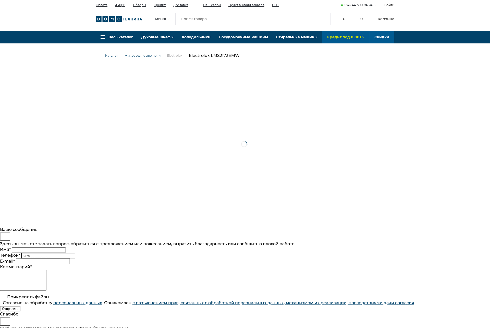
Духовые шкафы (157, 37)
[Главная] (100, 55)
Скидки (381, 37)
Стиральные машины (296, 37)
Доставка (180, 5)
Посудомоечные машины (243, 37)
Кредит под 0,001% (345, 37)
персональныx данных (77, 302)
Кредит (160, 5)
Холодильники (196, 37)
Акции (120, 5)
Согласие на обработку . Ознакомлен (208, 302)
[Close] (5, 236)
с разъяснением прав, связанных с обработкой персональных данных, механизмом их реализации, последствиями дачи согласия (273, 302)
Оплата (101, 5)
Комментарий (16, 266)
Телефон (10, 255)
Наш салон (212, 5)
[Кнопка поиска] (324, 19)
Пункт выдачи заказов (246, 5)
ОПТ (275, 5)
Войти (389, 5)
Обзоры (139, 5)
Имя (5, 249)
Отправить (10, 309)
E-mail (7, 261)
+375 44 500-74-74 (358, 5)
